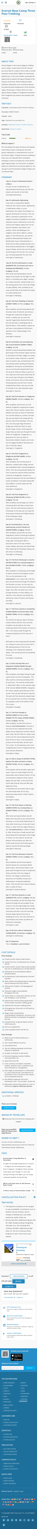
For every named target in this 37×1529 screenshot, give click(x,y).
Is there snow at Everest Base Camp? (17, 1190)
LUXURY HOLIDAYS (27, 125)
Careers (6, 1408)
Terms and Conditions (11, 1463)
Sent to (10, 1286)
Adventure (13, 129)
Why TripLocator (10, 1449)
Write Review (9, 1108)
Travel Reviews (9, 1481)
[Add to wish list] (30, 1245)
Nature (19, 129)
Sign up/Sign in (30, 2)
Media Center (8, 1405)
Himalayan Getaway (21, 1249)
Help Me (6, 1420)
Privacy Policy (9, 1466)
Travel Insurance (10, 1483)
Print (19, 1281)
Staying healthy (9, 1440)
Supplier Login (19, 1491)
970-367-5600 (9, 1297)
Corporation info (10, 1410)
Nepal (15, 35)
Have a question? (18, 1264)
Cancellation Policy (11, 1422)
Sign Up (29, 1368)
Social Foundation (10, 1451)
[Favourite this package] (20, 21)
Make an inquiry (18, 1276)
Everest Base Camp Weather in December (14, 1159)
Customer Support (10, 1425)
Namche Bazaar (9, 1383)
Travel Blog (8, 1478)
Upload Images (28, 1130)
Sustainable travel (10, 1454)
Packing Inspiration (11, 1437)
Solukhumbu (8, 35)
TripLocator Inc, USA (21, 1513)
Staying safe (8, 1434)
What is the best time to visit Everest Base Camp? (16, 1184)
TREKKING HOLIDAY (14, 125)
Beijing (23, 1383)
